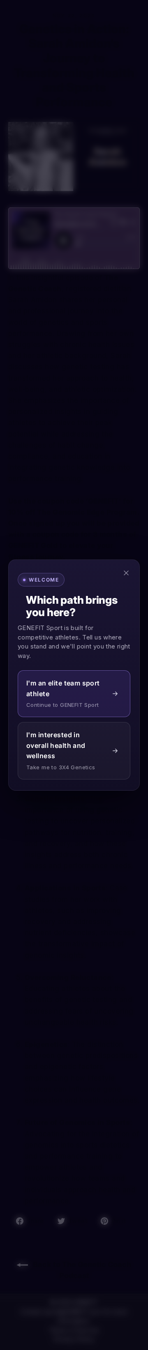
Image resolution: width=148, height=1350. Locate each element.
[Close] (126, 573)
